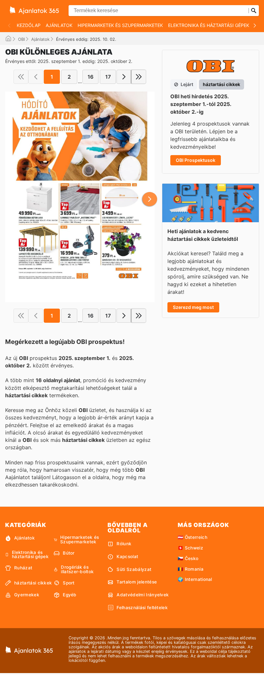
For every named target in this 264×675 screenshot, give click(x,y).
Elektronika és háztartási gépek (208, 25)
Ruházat (23, 567)
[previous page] (35, 77)
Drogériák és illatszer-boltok (77, 569)
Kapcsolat (127, 556)
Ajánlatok (59, 25)
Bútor (69, 553)
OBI (21, 39)
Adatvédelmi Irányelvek (143, 594)
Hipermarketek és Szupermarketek (120, 25)
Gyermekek (26, 594)
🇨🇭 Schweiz (190, 547)
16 (90, 77)
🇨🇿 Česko (188, 558)
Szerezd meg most (193, 307)
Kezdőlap (29, 25)
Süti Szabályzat (134, 569)
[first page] (21, 77)
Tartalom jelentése (137, 581)
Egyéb (70, 594)
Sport (69, 582)
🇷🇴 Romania (190, 569)
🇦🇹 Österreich (192, 537)
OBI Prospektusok (195, 160)
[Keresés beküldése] (254, 10)
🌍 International (195, 579)
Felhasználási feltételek (142, 607)
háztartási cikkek (33, 582)
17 (108, 77)
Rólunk (124, 543)
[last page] (138, 77)
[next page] (124, 77)
